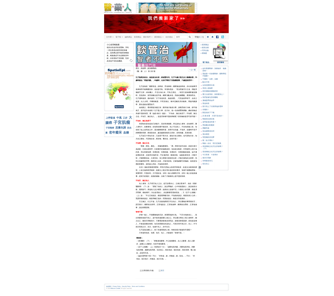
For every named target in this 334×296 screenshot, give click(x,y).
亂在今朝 (205, 82)
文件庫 (109, 37)
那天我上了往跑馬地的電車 (212, 106)
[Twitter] (222, 37)
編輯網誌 (128, 37)
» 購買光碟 (205, 48)
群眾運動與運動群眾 (210, 91)
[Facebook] (217, 37)
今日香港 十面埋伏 (210, 155)
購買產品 (158, 37)
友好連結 (169, 37)
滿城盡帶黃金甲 (208, 100)
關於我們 (147, 37)
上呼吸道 (110, 117)
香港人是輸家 (207, 88)
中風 (119, 117)
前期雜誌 (137, 37)
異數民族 (205, 128)
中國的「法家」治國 (210, 79)
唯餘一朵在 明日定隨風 (211, 143)
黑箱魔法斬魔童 (208, 125)
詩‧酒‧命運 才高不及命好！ (213, 116)
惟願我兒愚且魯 (208, 119)
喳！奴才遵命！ (208, 140)
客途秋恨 (205, 103)
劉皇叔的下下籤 (208, 112)
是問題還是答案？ (209, 122)
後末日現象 (206, 158)
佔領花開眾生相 (208, 85)
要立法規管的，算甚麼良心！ (213, 94)
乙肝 (125, 117)
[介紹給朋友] (207, 37)
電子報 (118, 37)
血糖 (126, 132)
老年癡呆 (115, 132)
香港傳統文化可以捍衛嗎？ (212, 152)
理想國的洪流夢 (208, 137)
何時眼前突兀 (207, 161)
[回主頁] (212, 37)
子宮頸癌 (110, 128)
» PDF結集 (205, 50)
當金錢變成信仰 (208, 131)
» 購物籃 (204, 53)
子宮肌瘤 (122, 122)
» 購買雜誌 (205, 45)
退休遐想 (205, 134)
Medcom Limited (115, 288)
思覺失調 (120, 127)
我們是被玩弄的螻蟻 (210, 97)
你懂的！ (205, 109)
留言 (162, 270)
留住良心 (205, 164)
